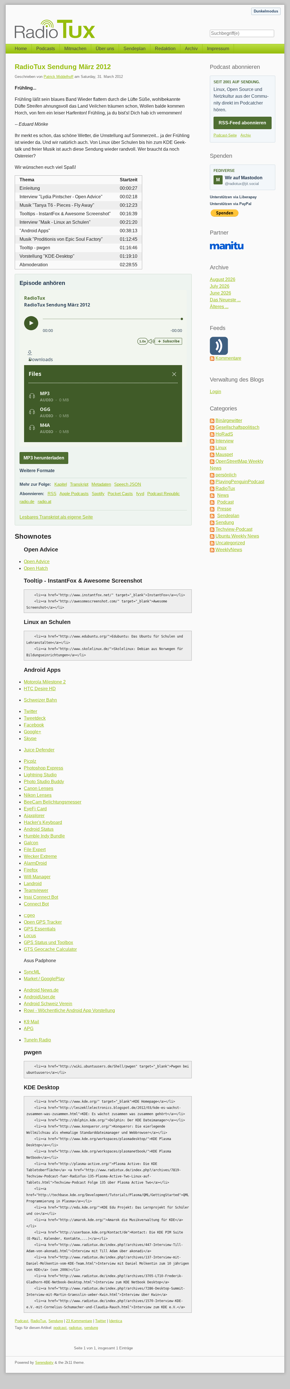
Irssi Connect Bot (41, 897)
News (223, 495)
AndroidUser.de (39, 996)
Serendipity (44, 1362)
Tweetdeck (35, 718)
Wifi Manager (37, 876)
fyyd (140, 493)
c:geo (29, 915)
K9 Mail (31, 1021)
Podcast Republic (163, 493)
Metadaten (101, 484)
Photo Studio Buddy (44, 781)
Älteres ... (219, 306)
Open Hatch (36, 568)
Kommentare (228, 358)
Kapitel (60, 484)
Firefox (31, 870)
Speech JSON (127, 484)
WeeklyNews (229, 549)
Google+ (32, 731)
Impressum (218, 48)
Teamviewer (36, 890)
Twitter (30, 711)
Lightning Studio (40, 774)
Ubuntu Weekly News (237, 536)
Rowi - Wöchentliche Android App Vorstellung (69, 1010)
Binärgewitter (229, 420)
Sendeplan (134, 48)
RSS (52, 493)
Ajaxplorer (34, 815)
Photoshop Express (43, 768)
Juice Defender (39, 749)
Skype (30, 738)
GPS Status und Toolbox (48, 942)
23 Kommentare (79, 1321)
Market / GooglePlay (44, 978)
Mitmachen (75, 48)
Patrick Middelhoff (58, 76)
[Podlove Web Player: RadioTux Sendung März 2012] (103, 368)
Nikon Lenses (38, 795)
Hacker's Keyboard (43, 822)
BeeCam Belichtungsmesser (52, 802)
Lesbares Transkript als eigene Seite (56, 517)
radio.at (44, 501)
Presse (224, 508)
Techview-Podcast (234, 529)
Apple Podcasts (74, 493)
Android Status (39, 829)
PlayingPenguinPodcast (240, 481)
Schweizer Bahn (40, 700)
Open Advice (37, 561)
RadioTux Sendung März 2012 (63, 67)
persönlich (226, 474)
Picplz (30, 761)
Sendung (55, 1321)
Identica (115, 1321)
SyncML (32, 972)
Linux (221, 447)
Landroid (33, 883)
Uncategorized (230, 542)
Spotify (98, 493)
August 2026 (222, 279)
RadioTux (38, 1321)
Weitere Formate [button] (37, 470)
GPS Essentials (40, 928)
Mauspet (224, 454)
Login (215, 391)
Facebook (34, 725)
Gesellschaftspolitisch (237, 427)
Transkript (79, 484)
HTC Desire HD (40, 688)
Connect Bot (36, 904)
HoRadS (224, 434)
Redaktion (165, 48)
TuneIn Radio (37, 1040)
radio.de (27, 501)
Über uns (105, 48)
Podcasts (45, 48)
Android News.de (41, 990)
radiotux (75, 1328)
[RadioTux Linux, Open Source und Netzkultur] (15, 22)
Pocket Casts (120, 493)
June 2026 (220, 293)
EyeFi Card (35, 808)
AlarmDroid (35, 863)
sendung (91, 1328)
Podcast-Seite (225, 135)
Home (21, 48)
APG (28, 1028)
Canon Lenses (38, 788)
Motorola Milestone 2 (45, 681)
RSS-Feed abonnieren (242, 122)
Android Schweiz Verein (48, 1003)
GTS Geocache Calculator (50, 949)
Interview (225, 440)
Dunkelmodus (266, 11)
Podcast (21, 1321)
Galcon (31, 842)
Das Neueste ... (225, 299)
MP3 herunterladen (44, 457)
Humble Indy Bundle (44, 836)
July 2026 (219, 286)
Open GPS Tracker (43, 922)
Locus (30, 935)
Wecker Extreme (40, 856)
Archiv (191, 48)
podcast (60, 1328)
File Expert (35, 849)
